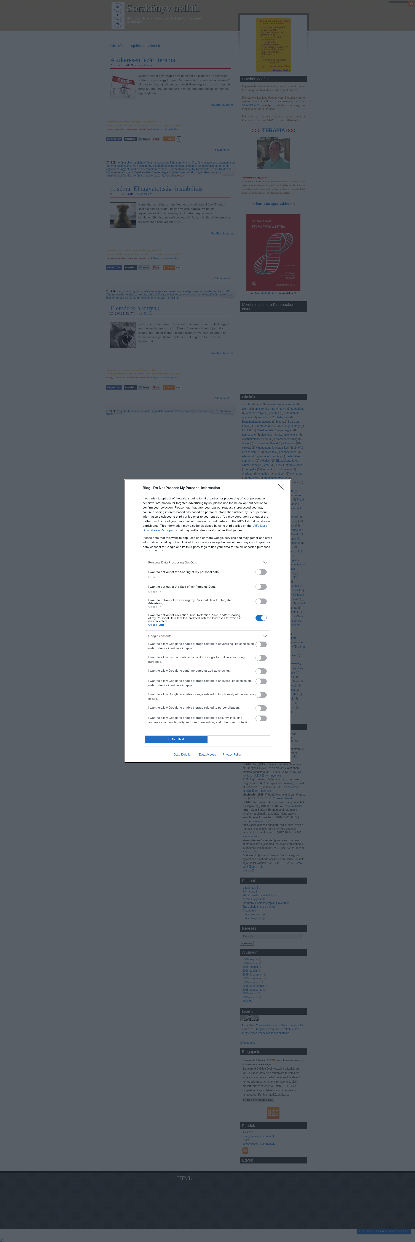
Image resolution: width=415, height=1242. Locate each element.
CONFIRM (176, 739)
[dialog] (207, 621)
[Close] (282, 488)
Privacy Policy (232, 754)
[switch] (261, 572)
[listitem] (207, 562)
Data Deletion (183, 754)
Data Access (207, 754)
